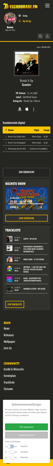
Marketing (24, 457)
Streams (8, 389)
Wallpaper (9, 341)
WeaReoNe (46, 46)
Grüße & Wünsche (14, 369)
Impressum (17, 420)
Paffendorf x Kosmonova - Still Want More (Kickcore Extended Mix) (33, 249)
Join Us (8, 348)
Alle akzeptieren (27, 426)
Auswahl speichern (26, 434)
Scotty (25, 15)
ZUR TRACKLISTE (15, 304)
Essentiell (23, 446)
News (7, 328)
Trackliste (9, 382)
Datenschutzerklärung (31, 420)
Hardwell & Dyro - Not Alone (34, 288)
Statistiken (24, 451)
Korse (10, 27)
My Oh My (27, 20)
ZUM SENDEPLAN (26, 218)
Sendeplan (10, 375)
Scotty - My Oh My (30, 239)
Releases (9, 335)
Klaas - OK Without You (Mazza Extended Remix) (32, 279)
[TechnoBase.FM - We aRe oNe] (20, 10)
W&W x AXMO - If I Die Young (33, 259)
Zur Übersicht (26, 172)
